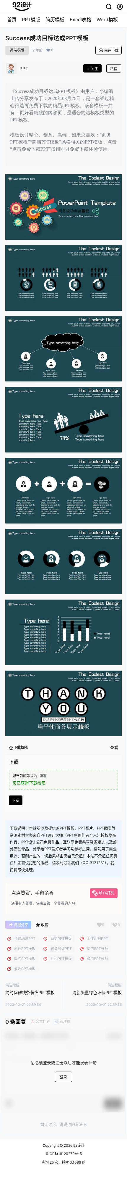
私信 (113, 69)
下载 (15, 800)
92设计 (78, 1145)
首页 (12, 19)
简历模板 (54, 19)
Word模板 (107, 19)
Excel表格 (80, 19)
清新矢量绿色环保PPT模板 (97, 992)
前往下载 (111, 50)
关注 (94, 69)
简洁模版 (17, 50)
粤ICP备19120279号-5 (63, 1153)
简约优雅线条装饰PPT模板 (30, 992)
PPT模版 (31, 19)
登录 (63, 1077)
